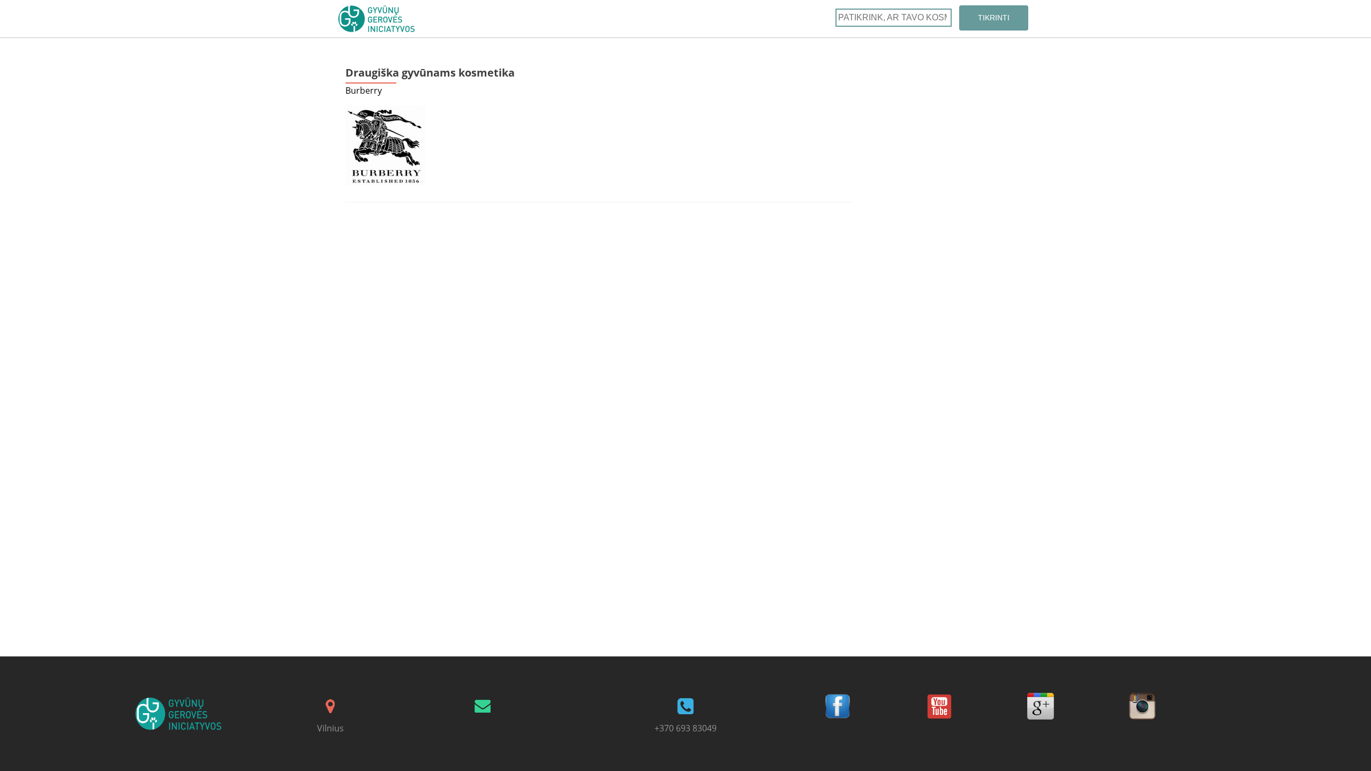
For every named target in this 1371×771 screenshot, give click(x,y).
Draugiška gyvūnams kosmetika (430, 72)
